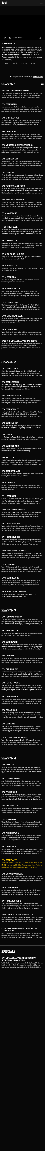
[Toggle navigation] (41, 2)
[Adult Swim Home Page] (7, 3)
